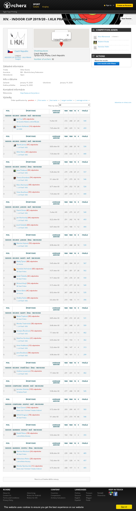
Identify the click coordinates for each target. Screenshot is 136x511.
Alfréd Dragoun (22, 415)
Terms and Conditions (11, 498)
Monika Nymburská (23, 466)
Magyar (89, 498)
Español (78, 500)
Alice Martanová (104, 36)
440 (85, 154)
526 (85, 186)
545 (85, 391)
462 (85, 333)
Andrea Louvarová (23, 371)
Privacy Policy (8, 500)
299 (85, 354)
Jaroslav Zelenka (22, 389)
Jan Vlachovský (22, 217)
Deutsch (78, 495)
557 (85, 172)
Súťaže (36, 6)
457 (85, 460)
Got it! (124, 506)
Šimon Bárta (21, 290)
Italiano (89, 495)
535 (85, 292)
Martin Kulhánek (22, 126)
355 (85, 435)
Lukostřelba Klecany (23, 436)
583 (85, 409)
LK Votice (20, 264)
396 (85, 300)
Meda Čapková (22, 316)
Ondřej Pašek (21, 298)
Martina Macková (23, 451)
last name (54, 100)
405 (85, 468)
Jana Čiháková (21, 170)
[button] (61, 44)
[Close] (68, 35)
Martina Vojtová (22, 243)
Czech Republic (21, 51)
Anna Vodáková (22, 345)
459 (85, 128)
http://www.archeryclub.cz (29, 93)
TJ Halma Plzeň (22, 392)
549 (85, 285)
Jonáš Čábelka (21, 276)
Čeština (77, 493)
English (77, 498)
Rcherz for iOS (32, 498)
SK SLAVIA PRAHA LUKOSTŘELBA (28, 122)
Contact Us (7, 495)
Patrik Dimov (21, 210)
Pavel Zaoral (21, 407)
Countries (54, 493)
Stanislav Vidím (103, 47)
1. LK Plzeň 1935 (22, 147)
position (31, 100)
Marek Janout (21, 144)
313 (85, 347)
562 (85, 270)
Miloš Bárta (21, 152)
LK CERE (19, 129)
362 (85, 340)
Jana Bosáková (22, 353)
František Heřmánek (24, 269)
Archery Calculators (58, 498)
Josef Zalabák (21, 225)
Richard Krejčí (21, 283)
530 (85, 146)
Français (89, 493)
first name (42, 100)
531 (85, 318)
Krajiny (45, 6)
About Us (6, 493)
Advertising (31, 493)
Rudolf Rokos (21, 433)
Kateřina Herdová (23, 338)
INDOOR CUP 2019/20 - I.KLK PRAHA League (18, 58)
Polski (88, 500)
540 (85, 121)
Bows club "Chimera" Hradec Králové (29, 410)
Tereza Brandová (23, 177)
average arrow (82, 100)
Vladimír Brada (103, 41)
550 (85, 278)
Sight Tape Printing (10, 12)
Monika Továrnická (23, 323)
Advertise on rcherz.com (123, 102)
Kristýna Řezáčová (23, 331)
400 (85, 227)
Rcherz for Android (34, 495)
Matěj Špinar (21, 261)
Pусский (100, 493)
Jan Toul (19, 119)
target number (67, 100)
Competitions (56, 495)
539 (85, 245)
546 (85, 179)
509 (85, 325)
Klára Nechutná (22, 185)
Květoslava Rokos (23, 459)
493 (85, 219)
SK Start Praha (21, 271)
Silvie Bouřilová (22, 192)
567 (85, 263)
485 (85, 453)
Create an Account (124, 5)
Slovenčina (101, 495)
